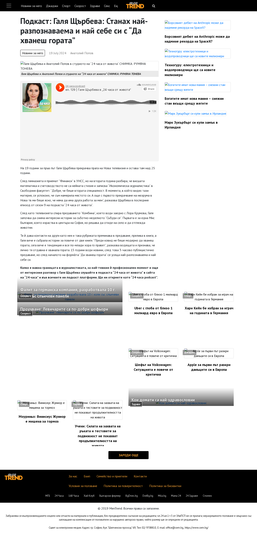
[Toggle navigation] (8, 6)
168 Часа (73, 495)
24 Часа (59, 495)
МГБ (47, 495)
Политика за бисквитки (165, 486)
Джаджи (52, 6)
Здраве (95, 6)
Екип (87, 476)
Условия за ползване (83, 486)
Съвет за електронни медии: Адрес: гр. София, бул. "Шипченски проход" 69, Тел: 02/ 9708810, (103, 527)
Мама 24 (176, 495)
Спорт (66, 6)
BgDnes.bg (131, 495)
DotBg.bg (148, 495)
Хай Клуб (89, 495)
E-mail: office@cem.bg (170, 527)
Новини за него (31, 6)
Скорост (80, 6)
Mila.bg (162, 495)
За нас (73, 476)
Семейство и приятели (112, 476)
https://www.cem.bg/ (196, 527)
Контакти (140, 476)
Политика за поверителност (123, 486)
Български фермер (110, 495)
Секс (107, 6)
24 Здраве (192, 495)
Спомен (207, 495)
